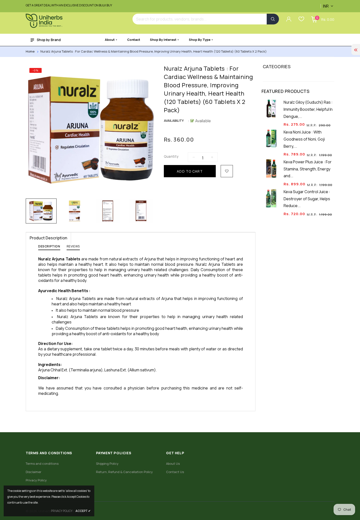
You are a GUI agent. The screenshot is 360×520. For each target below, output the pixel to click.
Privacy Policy (36, 480)
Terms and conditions (42, 463)
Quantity (171, 156)
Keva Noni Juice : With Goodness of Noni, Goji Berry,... (304, 139)
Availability (174, 120)
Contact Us (175, 472)
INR (321, 3)
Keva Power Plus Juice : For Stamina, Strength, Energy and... (308, 169)
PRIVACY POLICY (61, 511)
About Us (173, 463)
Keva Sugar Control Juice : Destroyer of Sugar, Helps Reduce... (307, 199)
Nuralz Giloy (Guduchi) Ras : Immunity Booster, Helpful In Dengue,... (308, 109)
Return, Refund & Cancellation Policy (124, 472)
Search (273, 19)
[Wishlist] (227, 171)
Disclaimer (33, 472)
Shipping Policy (107, 463)
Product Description (48, 238)
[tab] (49, 247)
